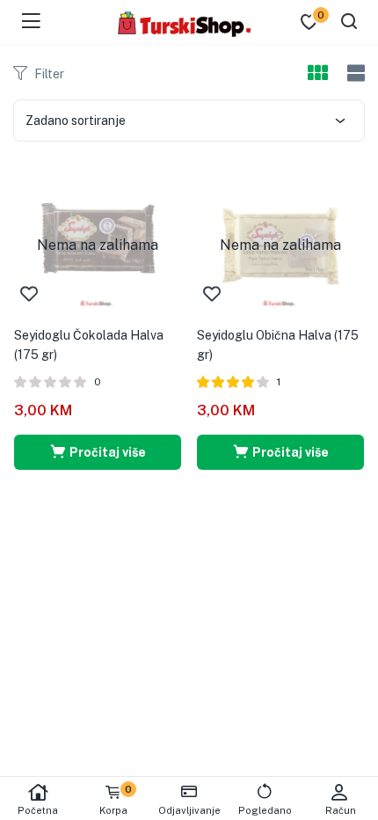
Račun (340, 810)
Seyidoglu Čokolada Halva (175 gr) (89, 345)
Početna (38, 810)
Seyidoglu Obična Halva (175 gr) (278, 345)
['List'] (354, 73)
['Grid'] (317, 74)
